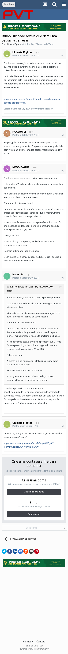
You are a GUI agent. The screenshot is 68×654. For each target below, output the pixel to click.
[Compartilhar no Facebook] (9, 551)
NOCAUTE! (19, 131)
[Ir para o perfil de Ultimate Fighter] (6, 53)
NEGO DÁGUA (21, 167)
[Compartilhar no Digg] (15, 551)
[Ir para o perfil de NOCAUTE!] (6, 133)
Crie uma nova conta (34, 492)
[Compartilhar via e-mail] (31, 551)
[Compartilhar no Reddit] (25, 551)
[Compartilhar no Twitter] (4, 551)
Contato (40, 641)
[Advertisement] (34, 602)
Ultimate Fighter (13, 44)
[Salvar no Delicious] (20, 551)
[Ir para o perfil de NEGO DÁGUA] (6, 168)
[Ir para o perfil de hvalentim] (6, 276)
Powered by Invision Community (34, 649)
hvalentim (18, 274)
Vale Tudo (49, 44)
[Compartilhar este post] (62, 55)
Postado (25, 55)
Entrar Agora (34, 514)
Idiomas (27, 641)
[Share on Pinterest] (36, 551)
